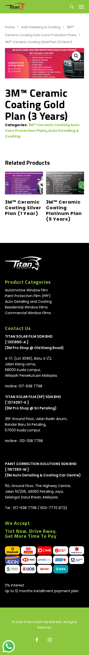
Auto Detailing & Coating (40, 27)
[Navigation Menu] (81, 6)
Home (10, 27)
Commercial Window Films (28, 312)
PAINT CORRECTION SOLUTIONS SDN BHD (41, 463)
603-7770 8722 (53, 507)
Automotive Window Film (26, 290)
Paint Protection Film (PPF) (28, 295)
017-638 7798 (30, 386)
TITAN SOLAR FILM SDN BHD (29, 336)
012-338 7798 (31, 440)
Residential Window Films (26, 307)
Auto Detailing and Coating (28, 301)
